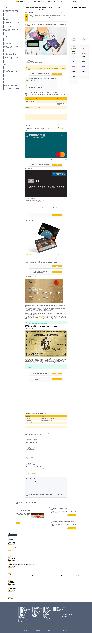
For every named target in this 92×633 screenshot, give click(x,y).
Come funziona (65, 617)
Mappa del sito (65, 616)
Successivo (14, 543)
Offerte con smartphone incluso (37, 608)
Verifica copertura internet (22, 619)
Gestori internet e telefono (22, 621)
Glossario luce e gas (46, 614)
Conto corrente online (56, 615)
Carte (63, 607)
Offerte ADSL (20, 613)
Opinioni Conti (55, 616)
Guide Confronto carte (29, 3)
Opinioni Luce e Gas (46, 611)
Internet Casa (21, 605)
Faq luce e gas (45, 613)
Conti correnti (56, 613)
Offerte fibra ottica (21, 608)
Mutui (63, 609)
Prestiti (63, 611)
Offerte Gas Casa (45, 609)
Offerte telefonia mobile (35, 607)
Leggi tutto (18, 523)
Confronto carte (22, 3)
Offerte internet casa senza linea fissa (24, 609)
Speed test (20, 616)
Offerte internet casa (21, 607)
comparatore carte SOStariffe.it (40, 468)
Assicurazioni (56, 605)
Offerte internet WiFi (21, 611)
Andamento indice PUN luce (47, 618)
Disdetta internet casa (21, 618)
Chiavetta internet (34, 616)
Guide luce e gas (45, 612)
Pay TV (63, 612)
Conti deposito (65, 605)
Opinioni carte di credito (66, 3)
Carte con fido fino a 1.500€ (31, 474)
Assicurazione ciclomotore (57, 609)
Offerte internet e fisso (22, 614)
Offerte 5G (33, 609)
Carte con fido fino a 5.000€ (31, 475)
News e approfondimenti (67, 614)
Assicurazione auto (56, 607)
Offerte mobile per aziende (36, 611)
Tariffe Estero (34, 610)
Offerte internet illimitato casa (23, 610)
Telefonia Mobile (35, 605)
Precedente (10, 543)
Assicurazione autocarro (56, 610)
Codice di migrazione (21, 617)
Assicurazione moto (56, 608)
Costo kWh (44, 615)
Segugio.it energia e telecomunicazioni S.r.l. (28, 630)
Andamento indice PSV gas (47, 619)
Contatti (46, 627)
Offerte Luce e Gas (46, 607)
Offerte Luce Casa (45, 608)
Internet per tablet (34, 615)
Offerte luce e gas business (47, 610)
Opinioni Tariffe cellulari (35, 612)
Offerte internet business (22, 615)
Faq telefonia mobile (35, 614)
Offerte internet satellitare (22, 612)
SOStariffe (17, 3)
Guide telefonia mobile (35, 613)
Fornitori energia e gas (46, 617)
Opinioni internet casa (21, 620)
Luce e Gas (45, 605)
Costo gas (44, 616)
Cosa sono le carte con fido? (31, 473)
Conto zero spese (55, 614)
